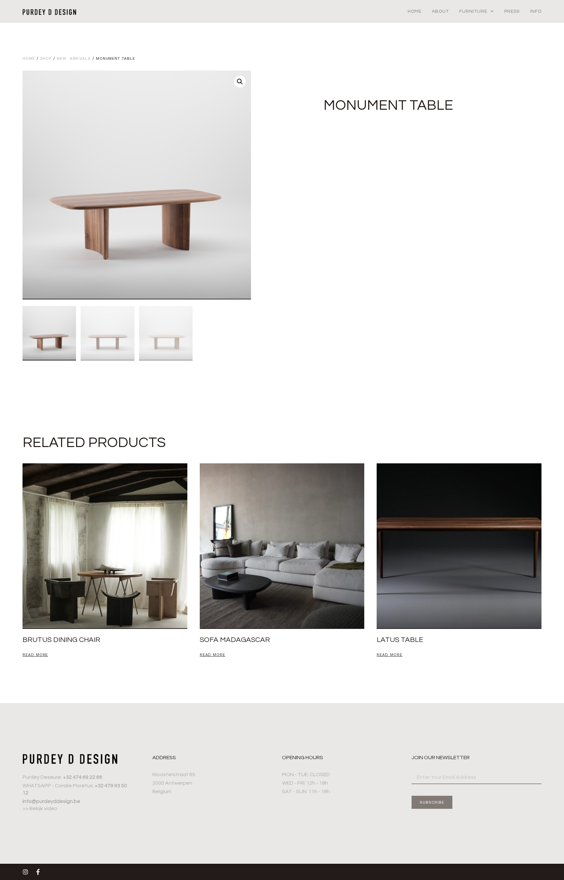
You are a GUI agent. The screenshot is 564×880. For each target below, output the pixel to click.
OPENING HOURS (302, 757)
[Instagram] (25, 872)
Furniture (473, 11)
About (440, 11)
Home (414, 11)
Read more (35, 655)
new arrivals (74, 58)
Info (535, 11)
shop (46, 58)
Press (512, 11)
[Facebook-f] (38, 872)
